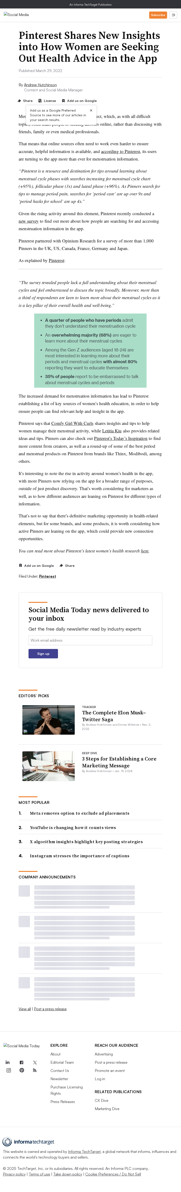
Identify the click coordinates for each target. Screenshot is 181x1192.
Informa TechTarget (84, 1151)
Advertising (104, 1054)
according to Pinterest (120, 151)
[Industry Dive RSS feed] (35, 1070)
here (144, 551)
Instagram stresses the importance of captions (80, 855)
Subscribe (158, 15)
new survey (29, 221)
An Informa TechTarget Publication (91, 4)
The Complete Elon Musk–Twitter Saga (114, 716)
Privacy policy (14, 1174)
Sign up (43, 654)
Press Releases (62, 1101)
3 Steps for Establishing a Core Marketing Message (119, 762)
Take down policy (67, 1174)
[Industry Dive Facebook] (22, 1062)
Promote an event (110, 1070)
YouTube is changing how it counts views (73, 827)
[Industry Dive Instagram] (8, 1070)
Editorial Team (62, 1062)
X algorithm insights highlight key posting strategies (86, 841)
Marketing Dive (107, 1108)
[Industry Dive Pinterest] (22, 1070)
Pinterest (56, 260)
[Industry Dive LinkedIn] (7, 1062)
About (55, 1054)
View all (25, 1009)
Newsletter (59, 1078)
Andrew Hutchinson (40, 84)
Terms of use (39, 1174)
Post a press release (50, 1009)
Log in (100, 1078)
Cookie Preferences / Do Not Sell (113, 1174)
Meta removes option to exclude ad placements (79, 813)
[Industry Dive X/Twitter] (35, 1062)
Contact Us (59, 1070)
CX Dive (101, 1100)
